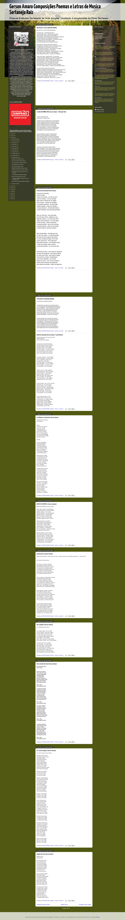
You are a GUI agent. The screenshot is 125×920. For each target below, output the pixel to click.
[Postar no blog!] (70, 81)
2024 (12, 198)
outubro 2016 (15, 155)
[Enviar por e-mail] (68, 81)
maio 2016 (14, 146)
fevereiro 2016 (15, 140)
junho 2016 (14, 148)
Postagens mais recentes (43, 904)
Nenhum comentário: (59, 80)
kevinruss (88, 917)
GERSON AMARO (100, 109)
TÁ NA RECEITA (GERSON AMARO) (45, 299)
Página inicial (64, 904)
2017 (12, 186)
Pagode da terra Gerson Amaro (45, 854)
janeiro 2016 (14, 139)
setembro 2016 (15, 153)
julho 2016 (14, 150)
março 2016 (14, 142)
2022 (12, 195)
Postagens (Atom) (66, 908)
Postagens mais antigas (85, 904)
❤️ (95, 62)
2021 (12, 193)
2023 (12, 197)
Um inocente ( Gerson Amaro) (45, 554)
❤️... (96, 51)
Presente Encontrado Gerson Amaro (46, 191)
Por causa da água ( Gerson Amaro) (46, 750)
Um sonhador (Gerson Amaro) (45, 625)
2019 (12, 189)
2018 (12, 187)
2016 (12, 137)
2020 (12, 191)
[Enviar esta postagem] (66, 80)
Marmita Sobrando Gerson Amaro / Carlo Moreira (50, 335)
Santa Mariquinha (98, 80)
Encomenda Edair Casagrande (101, 68)
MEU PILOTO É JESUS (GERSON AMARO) (47, 28)
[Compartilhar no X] (71, 81)
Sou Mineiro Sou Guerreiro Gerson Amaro (47, 417)
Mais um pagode (98, 97)
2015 (12, 135)
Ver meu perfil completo (99, 111)
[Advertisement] (64, 94)
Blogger (97, 917)
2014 (12, 133)
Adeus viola (97, 86)
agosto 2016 (14, 151)
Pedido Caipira (98, 45)
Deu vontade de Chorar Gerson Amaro (47, 664)
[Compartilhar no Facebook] (72, 81)
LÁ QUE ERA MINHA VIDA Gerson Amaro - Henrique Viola (51, 112)
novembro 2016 (15, 157)
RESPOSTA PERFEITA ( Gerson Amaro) (46, 504)
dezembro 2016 (15, 183)
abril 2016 (14, 144)
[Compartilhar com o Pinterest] (74, 81)
